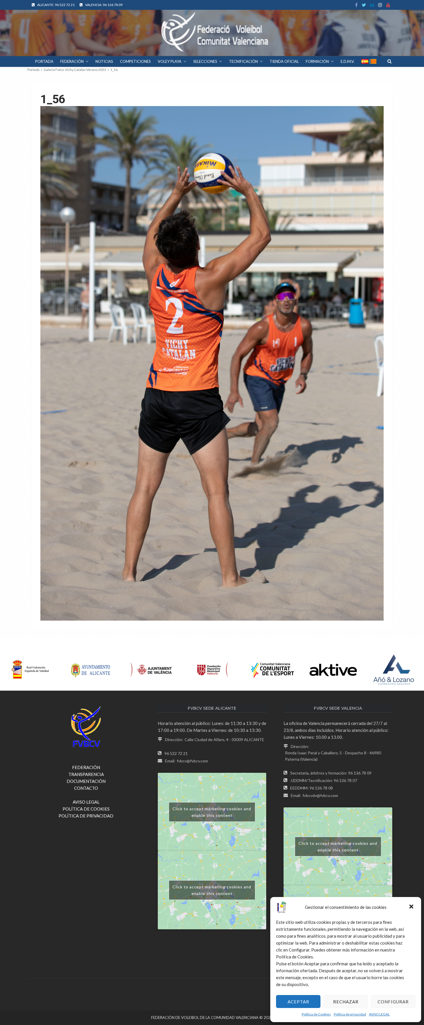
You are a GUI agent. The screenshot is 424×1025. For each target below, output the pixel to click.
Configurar (393, 1001)
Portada (33, 69)
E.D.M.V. (347, 61)
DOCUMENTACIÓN (86, 781)
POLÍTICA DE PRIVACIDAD (86, 815)
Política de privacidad (350, 1014)
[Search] (389, 61)
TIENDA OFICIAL (284, 61)
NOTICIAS (104, 61)
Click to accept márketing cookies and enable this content (211, 812)
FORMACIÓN (317, 61)
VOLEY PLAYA (169, 61)
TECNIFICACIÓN (243, 61)
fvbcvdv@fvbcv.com (320, 795)
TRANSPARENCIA (86, 774)
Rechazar (346, 1001)
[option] (30, 670)
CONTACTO (86, 788)
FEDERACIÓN (72, 61)
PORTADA (44, 61)
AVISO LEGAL (379, 1014)
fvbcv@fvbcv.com (192, 760)
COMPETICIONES (135, 61)
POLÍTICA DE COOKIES (86, 808)
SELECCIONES (205, 61)
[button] (411, 907)
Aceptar (298, 1001)
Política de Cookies (316, 1014)
